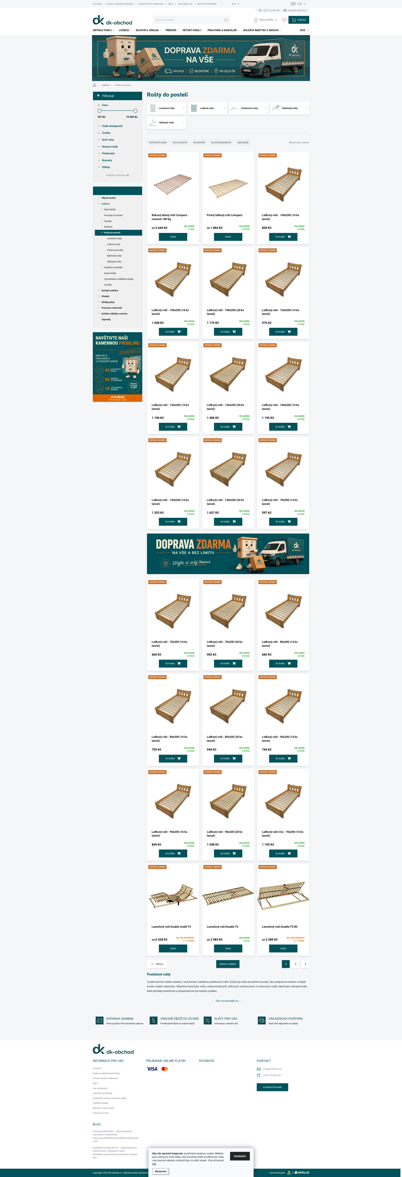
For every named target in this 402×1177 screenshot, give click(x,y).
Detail (173, 236)
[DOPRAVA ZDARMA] (173, 183)
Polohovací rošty (115, 250)
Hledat (226, 20)
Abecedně (242, 142)
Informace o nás (101, 1113)
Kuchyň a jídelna (110, 290)
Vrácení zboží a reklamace (150, 4)
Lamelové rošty (114, 238)
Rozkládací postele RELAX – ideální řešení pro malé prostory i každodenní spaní (115, 1149)
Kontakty (97, 4)
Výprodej (106, 319)
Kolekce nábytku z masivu (114, 313)
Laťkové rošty (113, 244)
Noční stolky (110, 273)
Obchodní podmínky (207, 4)
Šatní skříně (110, 209)
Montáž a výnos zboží (103, 1108)
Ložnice (105, 203)
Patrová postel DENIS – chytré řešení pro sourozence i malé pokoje (112, 1133)
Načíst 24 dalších (228, 964)
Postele (107, 221)
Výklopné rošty (114, 261)
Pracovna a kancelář (112, 308)
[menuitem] (104, 30)
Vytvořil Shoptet (277, 1172)
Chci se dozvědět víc (227, 1000)
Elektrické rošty (114, 255)
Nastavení (160, 1171)
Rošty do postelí (112, 232)
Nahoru (159, 964)
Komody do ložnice (113, 215)
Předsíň (105, 296)
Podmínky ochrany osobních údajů (109, 1098)
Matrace (108, 227)
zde (154, 1163)
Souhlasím (240, 1156)
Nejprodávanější (221, 142)
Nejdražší (199, 142)
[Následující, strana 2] (295, 964)
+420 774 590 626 (272, 1075)
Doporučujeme (158, 142)
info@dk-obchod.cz (272, 1069)
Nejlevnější (180, 142)
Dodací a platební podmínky (119, 4)
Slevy (170, 4)
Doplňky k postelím (113, 267)
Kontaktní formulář (272, 1087)
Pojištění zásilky (100, 1103)
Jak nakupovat (185, 4)
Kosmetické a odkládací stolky (118, 279)
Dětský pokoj (108, 302)
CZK (299, 3)
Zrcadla (108, 284)
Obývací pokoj (109, 198)
